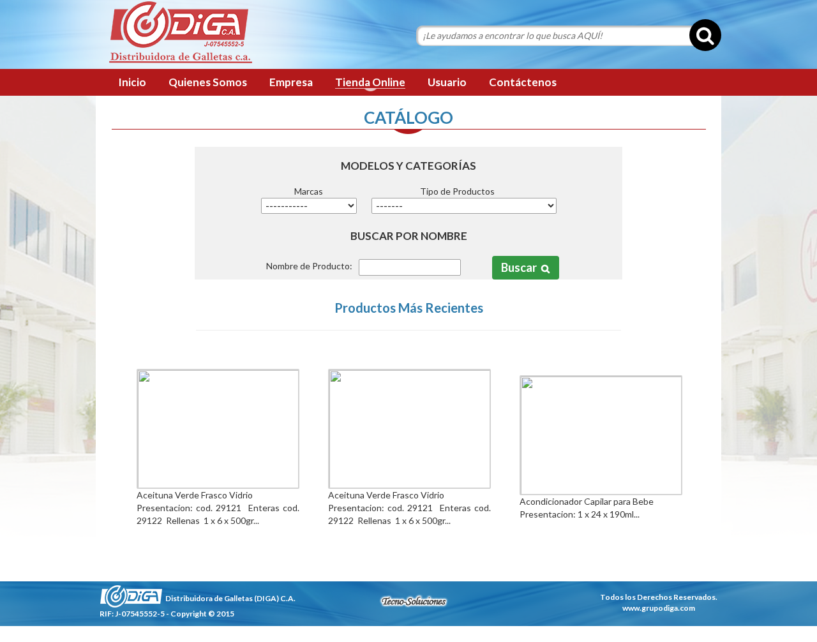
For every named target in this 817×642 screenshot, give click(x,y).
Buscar (519, 267)
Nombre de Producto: (309, 265)
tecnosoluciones (414, 601)
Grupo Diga (180, 33)
